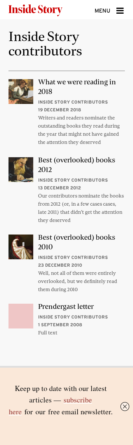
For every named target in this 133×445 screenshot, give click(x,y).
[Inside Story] (47, 9)
